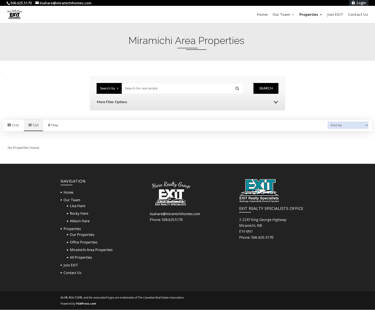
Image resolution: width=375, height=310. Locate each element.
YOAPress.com (86, 303)
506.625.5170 (172, 219)
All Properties (81, 257)
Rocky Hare (79, 213)
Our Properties (82, 234)
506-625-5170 (262, 237)
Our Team (281, 15)
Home (262, 15)
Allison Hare (80, 221)
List (35, 125)
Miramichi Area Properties (91, 249)
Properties (308, 15)
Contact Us (358, 15)
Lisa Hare (77, 205)
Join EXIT (335, 15)
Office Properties (83, 242)
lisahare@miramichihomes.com (175, 213)
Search (266, 88)
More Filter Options (112, 102)
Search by (107, 88)
